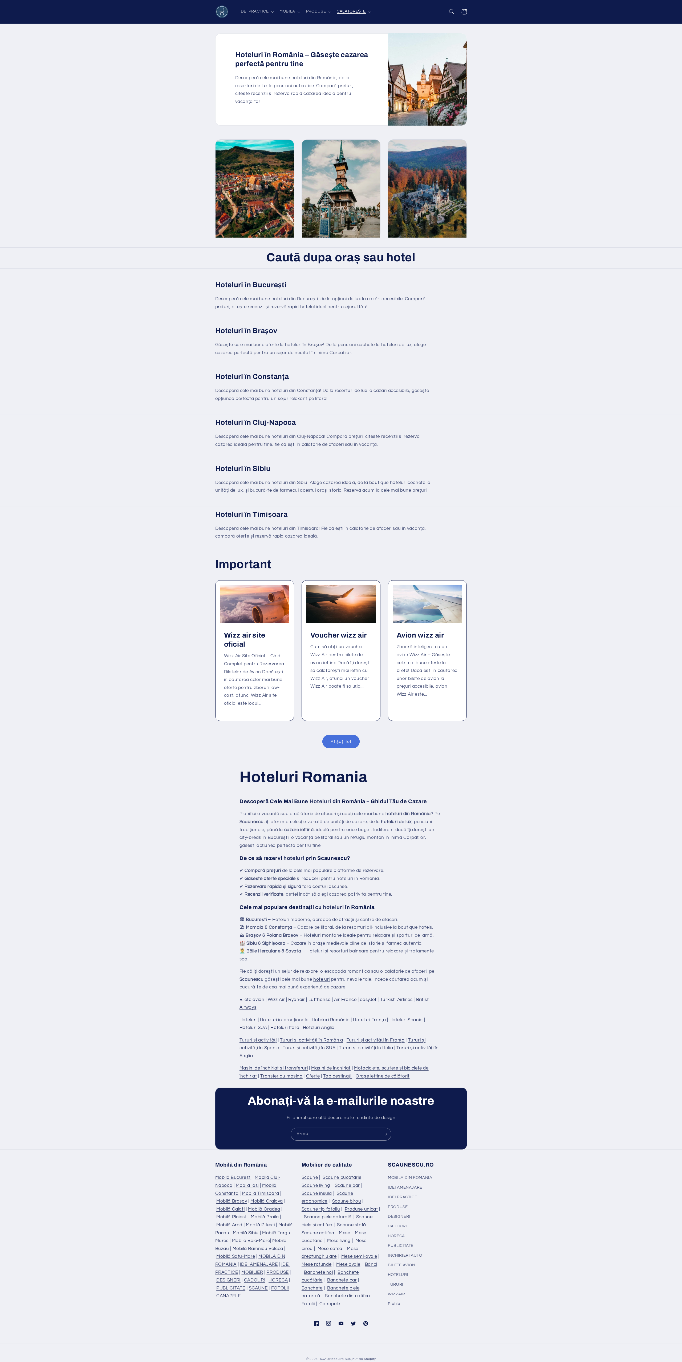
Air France (345, 999)
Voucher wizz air (338, 635)
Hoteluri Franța (369, 1020)
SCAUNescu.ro (332, 1358)
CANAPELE (228, 1295)
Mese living (339, 1240)
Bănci (371, 1264)
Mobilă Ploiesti (231, 1217)
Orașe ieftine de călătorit (382, 1076)
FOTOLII (280, 1288)
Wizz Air (276, 999)
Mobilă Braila (265, 1217)
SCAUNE (258, 1288)
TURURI (395, 1285)
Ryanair (296, 999)
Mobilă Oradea (264, 1209)
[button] (256, 12)
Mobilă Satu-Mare (235, 1256)
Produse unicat (361, 1209)
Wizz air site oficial (244, 639)
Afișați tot (341, 741)
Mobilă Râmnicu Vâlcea (258, 1248)
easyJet (368, 999)
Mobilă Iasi (247, 1185)
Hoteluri (320, 801)
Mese (344, 1233)
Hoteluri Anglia (319, 1027)
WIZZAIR (396, 1294)
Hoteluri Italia (284, 1027)
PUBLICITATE (230, 1288)
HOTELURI (398, 1275)
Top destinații (337, 1076)
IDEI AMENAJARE (259, 1264)
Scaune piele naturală (327, 1217)
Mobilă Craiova (266, 1201)
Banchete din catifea (347, 1295)
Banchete (312, 1288)
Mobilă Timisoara (260, 1193)
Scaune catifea (318, 1233)
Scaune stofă (351, 1225)
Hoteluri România (331, 1020)
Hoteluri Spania (406, 1020)
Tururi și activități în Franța (376, 1040)
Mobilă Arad (229, 1225)
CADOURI (254, 1280)
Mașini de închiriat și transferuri (273, 1068)
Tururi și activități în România (311, 1040)
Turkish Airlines (396, 999)
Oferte (313, 1076)
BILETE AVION (401, 1265)
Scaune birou (346, 1201)
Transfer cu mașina (281, 1076)
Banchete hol (318, 1272)
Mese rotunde (317, 1264)
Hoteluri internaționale (284, 1020)
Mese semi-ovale (359, 1256)
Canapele (329, 1303)
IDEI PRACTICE (402, 1197)
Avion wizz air (420, 635)
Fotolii (308, 1303)
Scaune (310, 1177)
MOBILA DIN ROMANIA (410, 1178)
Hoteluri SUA (253, 1027)
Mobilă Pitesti (260, 1225)
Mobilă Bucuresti (233, 1177)
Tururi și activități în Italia (366, 1047)
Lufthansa (319, 999)
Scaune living (316, 1185)
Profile (394, 1304)
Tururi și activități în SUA (309, 1047)
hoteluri (293, 858)
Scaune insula (317, 1193)
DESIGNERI (228, 1280)
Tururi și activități (258, 1040)
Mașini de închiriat (331, 1068)
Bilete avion (252, 999)
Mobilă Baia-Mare (251, 1240)
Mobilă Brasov (231, 1201)
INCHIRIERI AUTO (405, 1255)
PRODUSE (277, 1272)
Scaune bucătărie (342, 1177)
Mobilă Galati (230, 1209)
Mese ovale (348, 1264)
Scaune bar (347, 1185)
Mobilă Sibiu (246, 1233)
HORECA (278, 1280)
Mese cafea (330, 1248)
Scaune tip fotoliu (321, 1209)
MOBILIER (252, 1272)
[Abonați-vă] (385, 1134)
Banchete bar (342, 1280)
